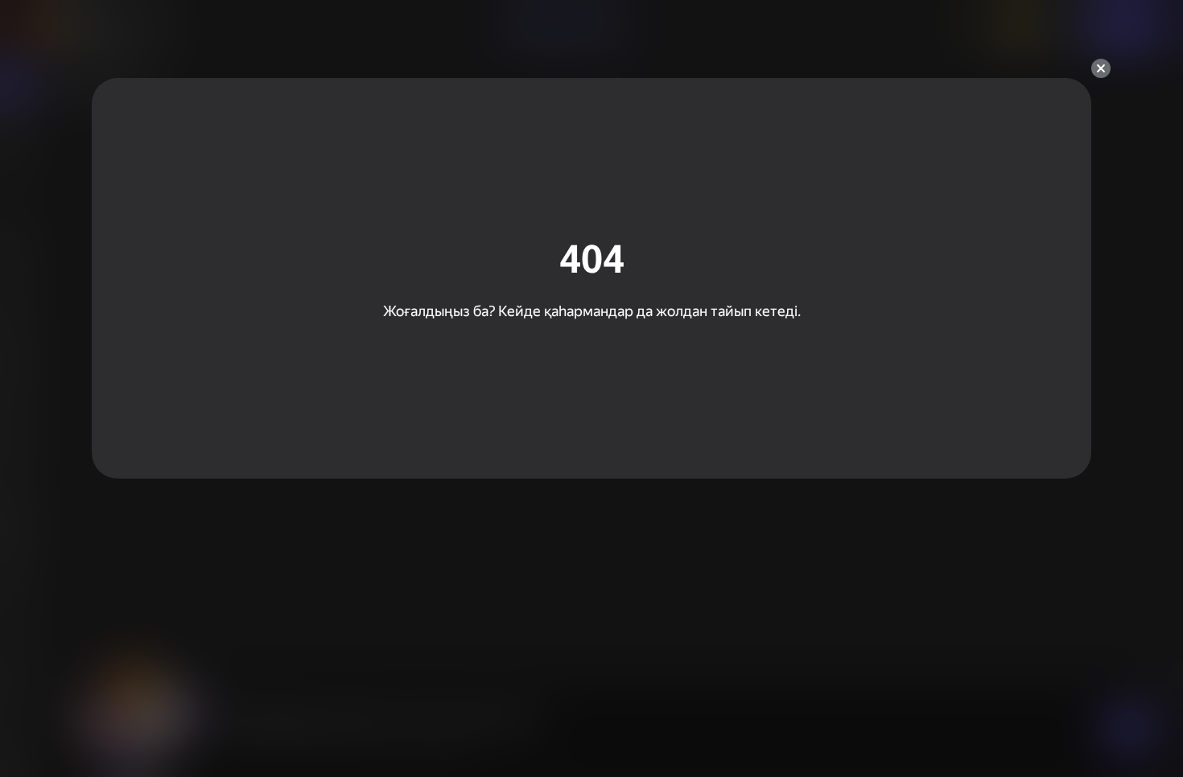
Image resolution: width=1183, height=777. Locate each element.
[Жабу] (1101, 68)
